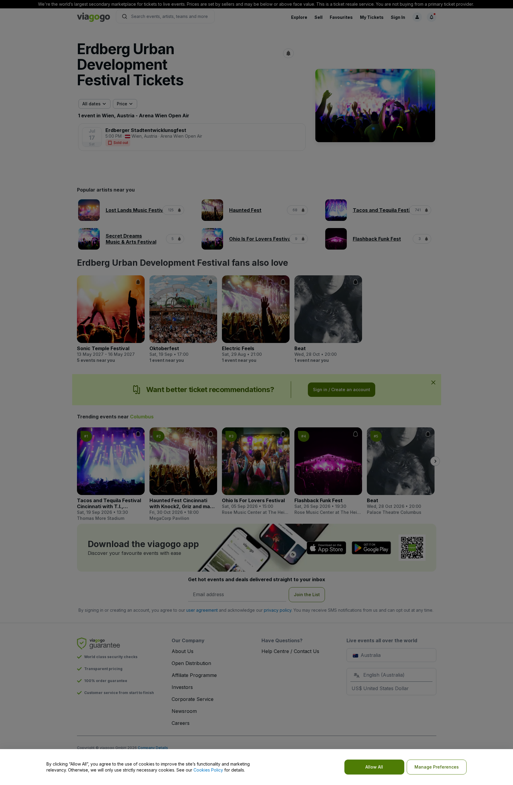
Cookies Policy (208, 769)
